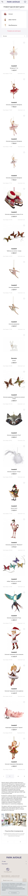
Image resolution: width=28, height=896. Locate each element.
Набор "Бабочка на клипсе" (14, 581)
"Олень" (14, 360)
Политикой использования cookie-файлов (13, 889)
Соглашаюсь (14, 892)
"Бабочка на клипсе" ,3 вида (14, 250)
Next (20, 841)
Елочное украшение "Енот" (14, 435)
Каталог (5, 864)
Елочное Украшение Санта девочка (14, 691)
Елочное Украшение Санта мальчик (14, 654)
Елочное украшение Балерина (14, 104)
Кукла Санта (14, 508)
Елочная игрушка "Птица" (14, 471)
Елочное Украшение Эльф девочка (14, 764)
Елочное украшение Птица (14, 617)
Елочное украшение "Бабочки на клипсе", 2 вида (14, 397)
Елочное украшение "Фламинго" (14, 544)
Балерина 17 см (14, 68)
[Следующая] (24, 776)
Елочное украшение (14, 287)
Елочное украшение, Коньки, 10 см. (14, 214)
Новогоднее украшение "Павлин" (14, 727)
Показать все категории (14, 31)
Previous (7, 841)
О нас (4, 861)
